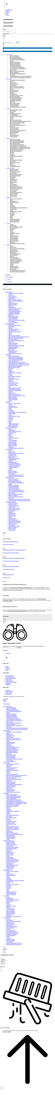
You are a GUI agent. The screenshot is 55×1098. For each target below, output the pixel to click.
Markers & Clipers (12, 304)
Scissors (11, 60)
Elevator (12, 89)
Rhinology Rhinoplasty (13, 485)
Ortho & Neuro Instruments (16, 260)
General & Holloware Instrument (15, 496)
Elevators (12, 256)
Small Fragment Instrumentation (17, 142)
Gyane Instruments (14, 235)
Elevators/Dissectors (14, 185)
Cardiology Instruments (10, 168)
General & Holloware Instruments (17, 73)
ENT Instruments (9, 54)
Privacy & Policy (9, 691)
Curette (11, 118)
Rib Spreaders (13, 177)
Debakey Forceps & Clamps (16, 86)
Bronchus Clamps (12, 504)
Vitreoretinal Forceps (14, 202)
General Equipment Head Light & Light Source (19, 499)
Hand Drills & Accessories (14, 389)
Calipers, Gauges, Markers (16, 198)
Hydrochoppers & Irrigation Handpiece (19, 207)
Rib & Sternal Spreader (15, 175)
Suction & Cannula (14, 129)
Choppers (12, 205)
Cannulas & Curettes (14, 233)
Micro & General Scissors (15, 120)
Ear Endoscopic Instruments (16, 58)
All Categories (6, 703)
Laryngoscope (13, 269)
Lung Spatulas (13, 191)
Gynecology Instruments (11, 427)
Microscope (12, 75)
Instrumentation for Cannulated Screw (18, 146)
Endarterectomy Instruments (16, 187)
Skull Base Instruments (15, 64)
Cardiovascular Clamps (15, 171)
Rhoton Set (12, 126)
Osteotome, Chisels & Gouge (16, 95)
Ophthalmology (9, 197)
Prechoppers (12, 206)
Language (3, 959)
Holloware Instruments (15, 219)
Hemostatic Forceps (14, 169)
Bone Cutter (12, 134)
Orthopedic (8, 138)
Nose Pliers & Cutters (13, 385)
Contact (7, 15)
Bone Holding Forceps (15, 162)
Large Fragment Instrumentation (17, 144)
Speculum (12, 232)
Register (7, 668)
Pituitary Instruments (14, 127)
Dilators (11, 234)
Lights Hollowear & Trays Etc (15, 353)
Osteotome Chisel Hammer (16, 116)
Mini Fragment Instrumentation (17, 140)
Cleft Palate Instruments (15, 99)
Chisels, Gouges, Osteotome (16, 156)
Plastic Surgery (8, 78)
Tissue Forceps (13, 173)
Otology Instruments (14, 55)
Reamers (12, 163)
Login (7, 670)
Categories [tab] (5, 698)
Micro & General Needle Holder (17, 71)
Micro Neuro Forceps (15, 123)
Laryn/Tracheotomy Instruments (17, 67)
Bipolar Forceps (13, 194)
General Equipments (13, 322)
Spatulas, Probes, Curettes (14, 416)
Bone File (12, 152)
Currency (3, 962)
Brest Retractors (13, 94)
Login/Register (9, 9)
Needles (11, 264)
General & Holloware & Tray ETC (18, 270)
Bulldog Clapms (13, 182)
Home (7, 666)
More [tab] (4, 701)
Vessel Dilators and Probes (16, 192)
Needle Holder (13, 225)
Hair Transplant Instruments (16, 98)
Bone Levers (13, 165)
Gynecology (8, 223)
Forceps (11, 200)
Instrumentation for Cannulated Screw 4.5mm (20, 147)
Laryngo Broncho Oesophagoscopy (18, 68)
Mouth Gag (12, 101)
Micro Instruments (14, 238)
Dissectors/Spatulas (14, 90)
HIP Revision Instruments (15, 151)
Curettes (12, 158)
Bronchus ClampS (14, 170)
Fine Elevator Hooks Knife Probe (17, 125)
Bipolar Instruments (14, 72)
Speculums (12, 212)
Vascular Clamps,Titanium (16, 174)
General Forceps (13, 136)
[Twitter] (7, 658)
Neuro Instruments (10, 324)
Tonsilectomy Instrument (14, 489)
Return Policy (9, 694)
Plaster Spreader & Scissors (14, 388)
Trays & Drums (13, 196)
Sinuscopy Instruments (15, 63)
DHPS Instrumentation (15, 139)
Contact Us (8, 653)
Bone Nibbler (13, 111)
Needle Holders (13, 184)
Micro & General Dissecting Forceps (16, 395)
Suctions (12, 265)
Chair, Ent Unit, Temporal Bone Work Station (20, 77)
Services (7, 12)
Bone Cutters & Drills (15, 103)
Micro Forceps (13, 85)
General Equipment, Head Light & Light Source (21, 76)
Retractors (12, 92)
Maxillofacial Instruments (15, 100)
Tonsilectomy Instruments (15, 66)
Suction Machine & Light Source (17, 243)
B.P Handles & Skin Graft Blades (17, 80)
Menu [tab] (4, 700)
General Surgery (9, 244)
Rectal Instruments (14, 257)
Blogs (7, 13)
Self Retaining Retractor (15, 113)
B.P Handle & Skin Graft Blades (15, 293)
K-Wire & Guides (12, 384)
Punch (11, 216)
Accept (9, 1031)
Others (11, 217)
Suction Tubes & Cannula (15, 188)
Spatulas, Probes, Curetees (16, 211)
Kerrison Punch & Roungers (14, 390)
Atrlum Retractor (13, 179)
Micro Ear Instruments (15, 57)
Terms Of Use (9, 692)
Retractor (12, 112)
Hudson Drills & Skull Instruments (17, 130)
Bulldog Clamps (12, 516)
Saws (9, 386)
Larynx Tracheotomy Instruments (15, 490)
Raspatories (12, 154)
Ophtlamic (8, 402)
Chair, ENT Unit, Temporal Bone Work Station (19, 500)
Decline (4, 1031)
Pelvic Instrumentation (15, 143)
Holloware (12, 242)
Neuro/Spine (8, 108)
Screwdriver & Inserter (15, 166)
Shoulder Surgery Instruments (16, 149)
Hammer (12, 157)
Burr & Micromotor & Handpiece (17, 59)
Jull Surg (11, 696)
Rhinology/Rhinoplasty (15, 62)
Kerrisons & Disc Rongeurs (16, 109)
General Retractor (14, 115)
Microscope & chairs (13, 426)
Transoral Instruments (15, 131)
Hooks (11, 203)
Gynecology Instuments (15, 258)
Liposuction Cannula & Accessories (18, 107)
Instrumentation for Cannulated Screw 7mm (20, 148)
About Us (8, 11)
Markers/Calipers (14, 91)
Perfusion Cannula (14, 189)
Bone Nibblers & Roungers (16, 160)
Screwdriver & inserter (13, 382)
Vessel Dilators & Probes (14, 526)
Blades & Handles (14, 132)
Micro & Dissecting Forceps (16, 226)
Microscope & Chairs (14, 221)
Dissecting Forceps (14, 83)
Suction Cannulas (14, 237)
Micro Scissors (13, 69)
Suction (10, 400)
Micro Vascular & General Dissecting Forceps (20, 121)
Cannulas (12, 215)
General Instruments (14, 104)
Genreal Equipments (14, 220)
